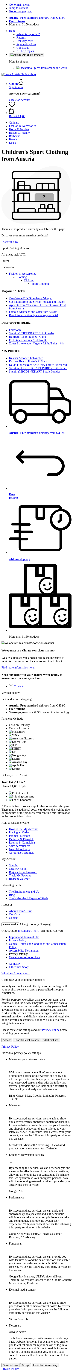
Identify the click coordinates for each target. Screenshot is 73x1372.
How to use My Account (23, 829)
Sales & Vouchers (19, 845)
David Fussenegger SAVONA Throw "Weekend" (38, 364)
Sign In (13, 865)
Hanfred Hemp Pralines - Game (27, 336)
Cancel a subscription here (24, 957)
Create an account (19, 99)
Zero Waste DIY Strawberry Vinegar (30, 298)
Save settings (10, 1365)
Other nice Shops (19, 967)
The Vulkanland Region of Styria (28, 898)
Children (29, 280)
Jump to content (18, 8)
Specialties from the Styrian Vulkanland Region (37, 301)
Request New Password (23, 872)
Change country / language (36, 924)
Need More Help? (19, 849)
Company (15, 963)
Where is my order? (28, 34)
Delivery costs (24, 40)
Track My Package (20, 875)
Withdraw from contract (15, 973)
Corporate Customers (21, 852)
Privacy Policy (17, 940)
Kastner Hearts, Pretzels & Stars (28, 361)
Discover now (9, 241)
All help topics (25, 51)
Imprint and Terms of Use (24, 937)
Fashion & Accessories (22, 273)
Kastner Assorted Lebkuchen (26, 358)
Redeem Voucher (19, 878)
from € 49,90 (37, 17)
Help (12, 30)
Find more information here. (18, 667)
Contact (13, 917)
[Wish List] (12, 106)
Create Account (18, 868)
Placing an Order (19, 832)
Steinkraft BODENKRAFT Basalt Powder (34, 371)
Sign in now (16, 87)
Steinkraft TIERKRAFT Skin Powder (31, 333)
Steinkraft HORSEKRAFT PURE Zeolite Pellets (38, 368)
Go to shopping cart (20, 11)
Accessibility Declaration (24, 950)
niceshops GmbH (28, 930)
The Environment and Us (24, 891)
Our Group (15, 914)
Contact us (22, 47)
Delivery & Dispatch (21, 839)
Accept (7, 1040)
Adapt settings (50, 1040)
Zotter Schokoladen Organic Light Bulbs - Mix (37, 343)
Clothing (21, 277)
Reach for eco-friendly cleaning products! (33, 315)
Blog (12, 895)
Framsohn (15, 330)
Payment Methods (19, 835)
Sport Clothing (40, 283)
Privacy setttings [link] (18, 953)
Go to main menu (19, 4)
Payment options (26, 44)
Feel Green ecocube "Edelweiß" (28, 340)
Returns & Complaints (22, 842)
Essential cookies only (26, 1040)
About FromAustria (20, 911)
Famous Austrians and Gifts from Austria (33, 311)
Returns (21, 37)
